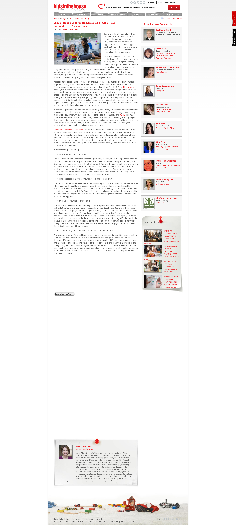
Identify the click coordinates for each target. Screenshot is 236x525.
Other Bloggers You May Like (158, 24)
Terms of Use (101, 521)
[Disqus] (96, 333)
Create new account (171, 2)
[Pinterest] (173, 519)
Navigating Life (161, 72)
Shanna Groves (163, 104)
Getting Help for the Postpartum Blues (163, 110)
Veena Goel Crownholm (167, 67)
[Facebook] (165, 519)
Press (67, 521)
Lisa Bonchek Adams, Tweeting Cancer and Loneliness (168, 166)
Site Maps (130, 521)
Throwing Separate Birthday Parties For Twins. (167, 148)
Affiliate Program (116, 521)
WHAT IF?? (160, 203)
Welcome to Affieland (164, 184)
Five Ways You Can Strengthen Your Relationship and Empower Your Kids (167, 55)
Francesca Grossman (166, 160)
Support (89, 521)
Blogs (136, 14)
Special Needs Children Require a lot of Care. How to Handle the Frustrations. (84, 24)
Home (63, 14)
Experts (99, 14)
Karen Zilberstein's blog (78, 18)
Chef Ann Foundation (166, 198)
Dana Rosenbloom (165, 86)
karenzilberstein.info (85, 449)
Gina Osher (161, 142)
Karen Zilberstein (70, 29)
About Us (151, 2)
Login (160, 2)
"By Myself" (160, 91)
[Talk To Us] (233, 25)
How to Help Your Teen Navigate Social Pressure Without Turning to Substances (171, 282)
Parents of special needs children (68, 129)
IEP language (128, 87)
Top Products (173, 14)
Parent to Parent (118, 14)
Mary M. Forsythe (164, 179)
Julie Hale (160, 123)
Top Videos (81, 14)
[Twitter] (169, 519)
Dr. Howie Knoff (163, 30)
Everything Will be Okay (165, 128)
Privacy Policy (77, 521)
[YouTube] (180, 519)
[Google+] (177, 519)
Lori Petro (161, 48)
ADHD (123, 115)
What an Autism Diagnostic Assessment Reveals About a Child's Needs (170, 267)
